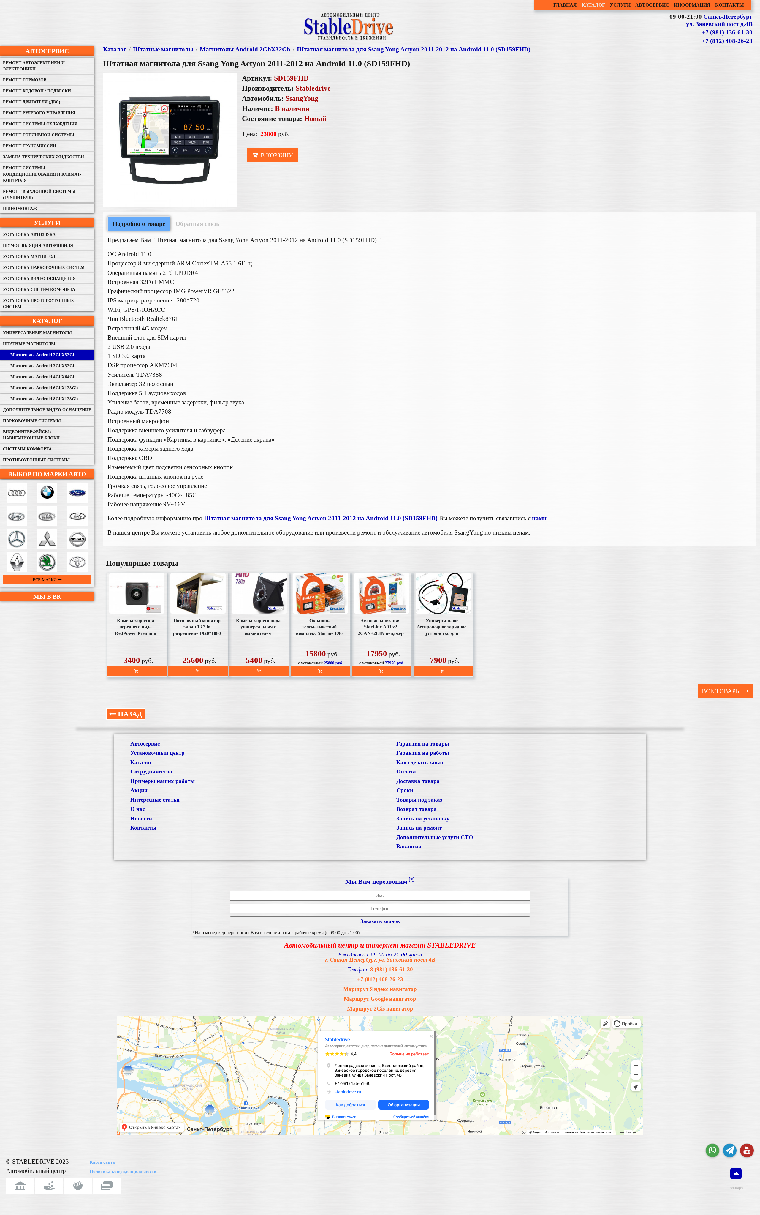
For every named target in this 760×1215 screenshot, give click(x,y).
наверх (736, 1188)
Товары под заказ (419, 800)
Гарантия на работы (422, 753)
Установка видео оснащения (39, 278)
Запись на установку (422, 818)
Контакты (143, 828)
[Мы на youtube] (747, 1150)
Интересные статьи (155, 800)
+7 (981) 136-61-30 (727, 32)
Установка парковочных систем (44, 267)
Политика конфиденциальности (123, 1171)
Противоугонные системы (36, 460)
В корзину (276, 155)
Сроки (404, 790)
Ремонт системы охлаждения (40, 124)
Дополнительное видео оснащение (47, 410)
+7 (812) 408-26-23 (727, 41)
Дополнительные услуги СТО (434, 837)
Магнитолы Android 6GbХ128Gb (44, 387)
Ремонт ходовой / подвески (37, 91)
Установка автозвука (29, 234)
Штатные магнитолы (29, 344)
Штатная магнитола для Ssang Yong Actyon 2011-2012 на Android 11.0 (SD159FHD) (414, 49)
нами (539, 518)
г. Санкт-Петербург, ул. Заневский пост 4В (380, 959)
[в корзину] (137, 671)
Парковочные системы (32, 421)
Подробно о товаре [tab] (139, 223)
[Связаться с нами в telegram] (730, 1150)
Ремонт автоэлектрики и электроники (34, 66)
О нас (137, 809)
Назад (129, 714)
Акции (139, 790)
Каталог (47, 320)
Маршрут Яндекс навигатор (380, 989)
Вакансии (409, 846)
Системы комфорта (27, 449)
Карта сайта (102, 1162)
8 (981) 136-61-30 (391, 969)
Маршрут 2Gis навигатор (380, 1009)
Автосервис (47, 51)
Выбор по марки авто (47, 474)
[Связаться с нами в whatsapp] (712, 1150)
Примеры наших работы (162, 781)
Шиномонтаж (20, 209)
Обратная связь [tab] (197, 223)
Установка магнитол (29, 256)
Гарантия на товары (422, 743)
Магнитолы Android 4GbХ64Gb (42, 376)
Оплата (406, 771)
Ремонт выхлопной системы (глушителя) (39, 194)
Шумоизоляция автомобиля (38, 245)
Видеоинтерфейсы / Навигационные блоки (31, 435)
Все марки (45, 580)
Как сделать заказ (419, 762)
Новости (141, 818)
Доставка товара (418, 781)
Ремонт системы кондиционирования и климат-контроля (42, 174)
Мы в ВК (47, 596)
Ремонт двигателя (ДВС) (31, 102)
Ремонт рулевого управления (39, 113)
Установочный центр (157, 753)
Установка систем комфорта (39, 289)
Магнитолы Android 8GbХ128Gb (44, 398)
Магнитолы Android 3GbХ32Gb (42, 365)
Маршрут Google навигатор (380, 999)
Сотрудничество (151, 771)
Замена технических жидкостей (43, 157)
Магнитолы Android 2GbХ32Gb (42, 354)
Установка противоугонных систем (38, 303)
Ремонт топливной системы (38, 135)
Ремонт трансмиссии (29, 146)
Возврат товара (416, 809)
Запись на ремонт (419, 828)
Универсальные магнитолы (37, 333)
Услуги (47, 222)
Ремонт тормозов (24, 80)
